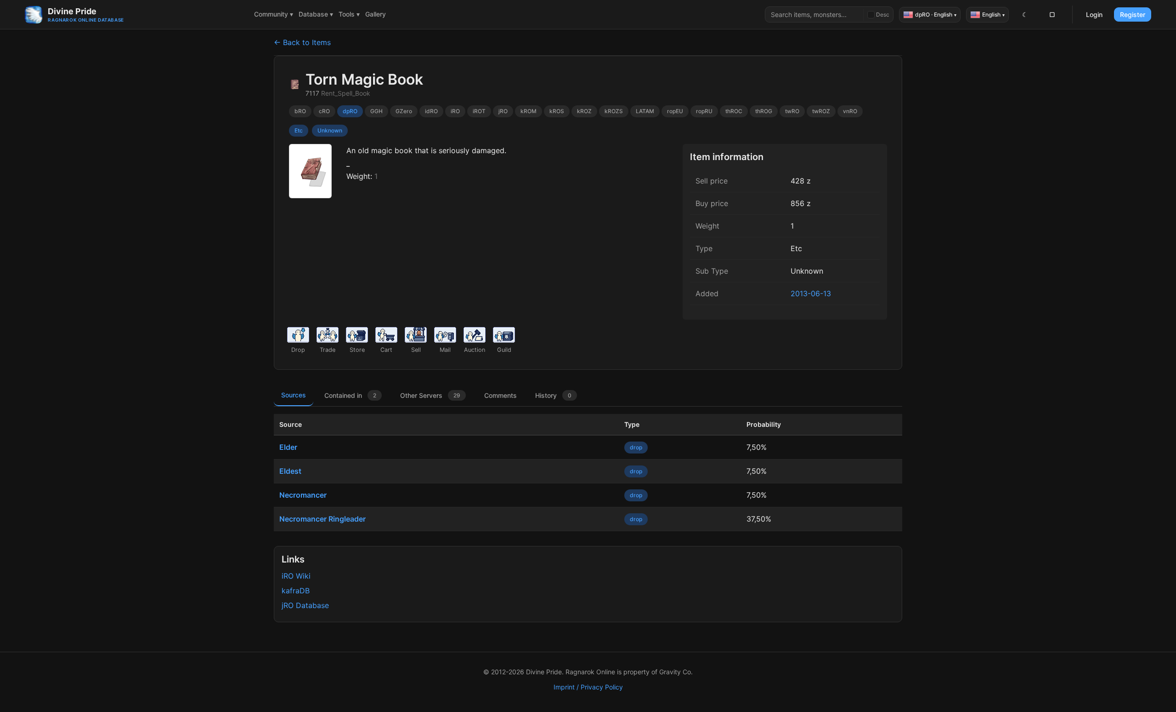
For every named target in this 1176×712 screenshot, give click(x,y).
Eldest (290, 471)
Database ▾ (316, 14)
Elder (288, 447)
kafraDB (296, 590)
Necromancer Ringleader (322, 518)
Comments (500, 395)
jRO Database (305, 605)
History (553, 395)
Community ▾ (273, 14)
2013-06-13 (811, 293)
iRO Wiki (296, 575)
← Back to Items (302, 42)
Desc (882, 14)
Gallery (375, 14)
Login (1094, 14)
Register (1132, 14)
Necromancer (303, 495)
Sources (293, 395)
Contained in (350, 395)
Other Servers (430, 395)
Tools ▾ (349, 14)
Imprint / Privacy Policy (588, 687)
